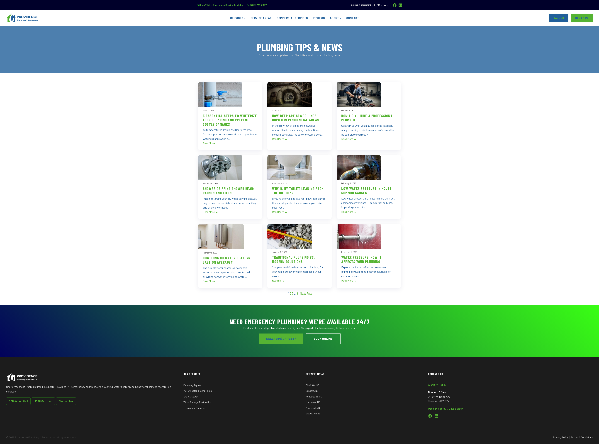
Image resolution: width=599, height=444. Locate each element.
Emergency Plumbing (194, 407)
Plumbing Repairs (192, 385)
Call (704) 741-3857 (281, 338)
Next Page (306, 293)
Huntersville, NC (314, 396)
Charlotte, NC (312, 385)
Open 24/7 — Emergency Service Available (221, 4)
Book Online (323, 338)
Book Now (581, 17)
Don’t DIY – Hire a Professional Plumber (367, 118)
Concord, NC (312, 390)
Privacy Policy (560, 437)
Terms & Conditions (582, 437)
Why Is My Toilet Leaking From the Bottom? (298, 190)
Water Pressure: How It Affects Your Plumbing (361, 259)
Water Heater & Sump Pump (197, 390)
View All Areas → (314, 413)
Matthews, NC (313, 402)
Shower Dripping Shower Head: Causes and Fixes (228, 190)
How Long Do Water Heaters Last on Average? (226, 260)
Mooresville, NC (313, 407)
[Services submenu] (245, 18)
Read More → (210, 143)
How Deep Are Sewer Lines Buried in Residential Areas (295, 118)
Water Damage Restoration (197, 402)
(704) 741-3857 (258, 4)
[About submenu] (340, 18)
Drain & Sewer (190, 396)
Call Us (558, 17)
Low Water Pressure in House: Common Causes (367, 190)
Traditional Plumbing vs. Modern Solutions (293, 259)
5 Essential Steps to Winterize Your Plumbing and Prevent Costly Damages (230, 120)
